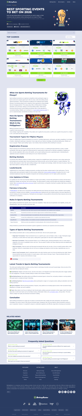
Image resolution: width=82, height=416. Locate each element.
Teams (25, 379)
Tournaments (25, 377)
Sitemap (56, 379)
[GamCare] (43, 404)
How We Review (56, 373)
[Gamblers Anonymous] (35, 404)
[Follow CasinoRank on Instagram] (62, 392)
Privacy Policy (36, 414)
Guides (68, 1)
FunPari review (64, 55)
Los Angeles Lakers (53, 291)
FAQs (40, 379)
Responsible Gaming (47, 414)
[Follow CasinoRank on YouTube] (68, 392)
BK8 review (41, 75)
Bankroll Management (40, 377)
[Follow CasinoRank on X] (65, 392)
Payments (25, 373)
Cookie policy (14, 414)
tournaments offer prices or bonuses (24, 183)
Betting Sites (53, 1)
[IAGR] (52, 404)
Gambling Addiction (25, 414)
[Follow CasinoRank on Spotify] (71, 392)
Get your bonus (17, 53)
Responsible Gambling (40, 375)
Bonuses (25, 370)
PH (8, 391)
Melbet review (18, 55)
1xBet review (41, 55)
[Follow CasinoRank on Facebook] (59, 392)
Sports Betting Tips (40, 373)
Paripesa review (18, 75)
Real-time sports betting (28, 281)
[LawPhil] (29, 404)
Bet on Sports (61, 1)
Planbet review (64, 75)
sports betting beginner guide (40, 110)
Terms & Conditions (67, 414)
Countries (25, 375)
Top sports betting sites (35, 192)
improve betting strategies (50, 172)
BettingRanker (14, 190)
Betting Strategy (40, 370)
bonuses (17, 184)
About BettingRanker (56, 370)
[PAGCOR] (24, 404)
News (74, 1)
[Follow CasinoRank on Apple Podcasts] (74, 392)
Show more (40, 80)
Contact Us (56, 377)
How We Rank (56, 375)
